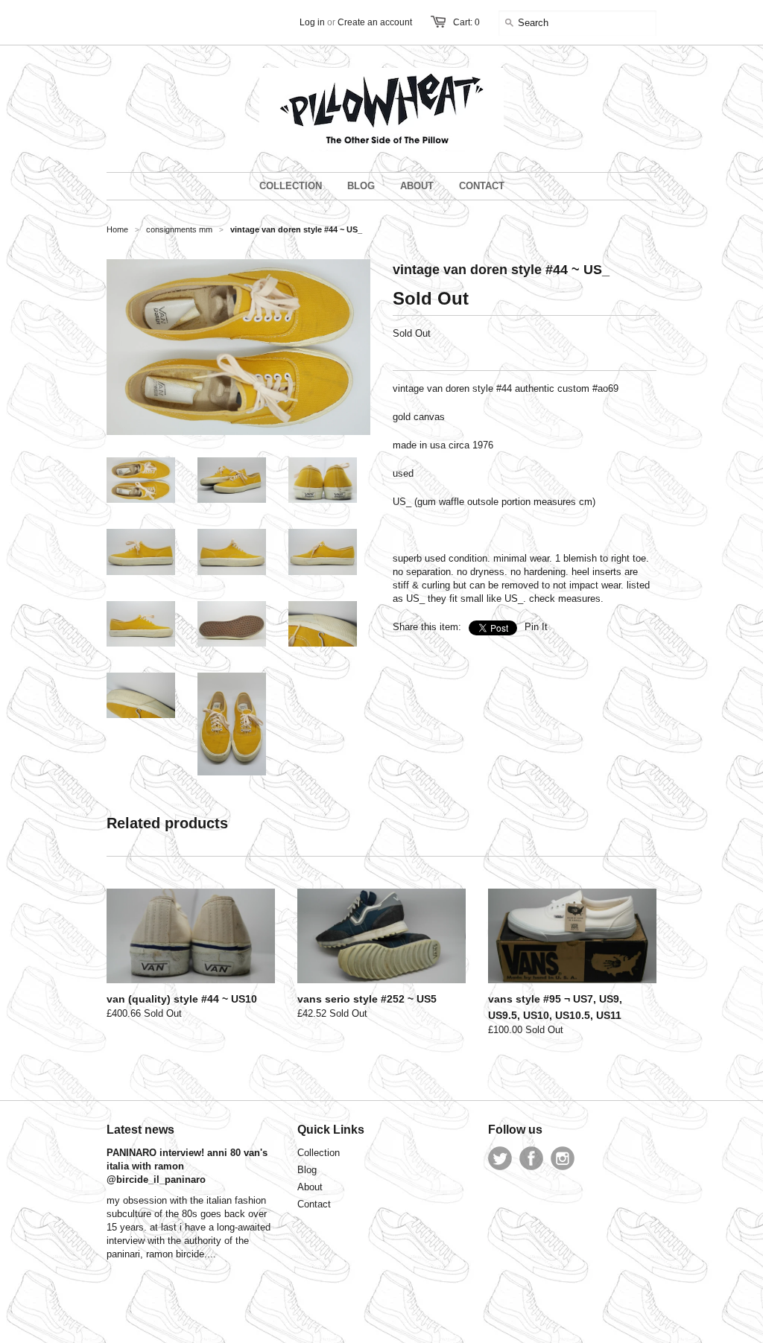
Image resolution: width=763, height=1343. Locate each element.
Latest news (140, 1129)
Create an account (375, 22)
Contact (314, 1204)
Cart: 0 (466, 22)
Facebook (531, 1158)
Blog (307, 1169)
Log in (312, 22)
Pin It (536, 626)
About (310, 1187)
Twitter (500, 1158)
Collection (318, 1152)
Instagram (562, 1158)
